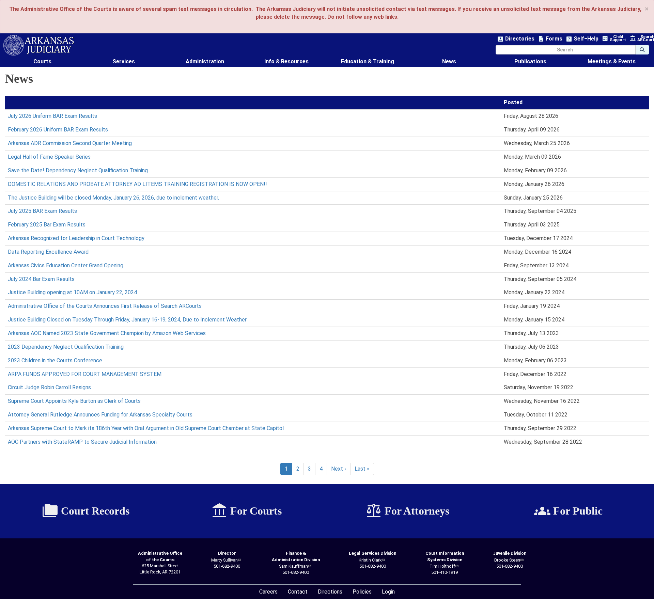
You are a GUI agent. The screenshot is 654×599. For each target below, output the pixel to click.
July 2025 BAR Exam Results (42, 211)
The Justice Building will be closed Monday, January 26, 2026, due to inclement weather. (113, 197)
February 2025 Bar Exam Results (46, 224)
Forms (550, 39)
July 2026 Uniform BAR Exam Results (52, 116)
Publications (530, 61)
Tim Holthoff (442, 566)
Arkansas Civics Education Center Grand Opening (65, 265)
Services (123, 61)
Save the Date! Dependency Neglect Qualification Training (78, 170)
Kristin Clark (370, 560)
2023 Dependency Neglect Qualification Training (66, 347)
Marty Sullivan (224, 560)
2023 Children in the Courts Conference (55, 360)
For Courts (246, 511)
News (449, 61)
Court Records (85, 511)
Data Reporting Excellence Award (48, 252)
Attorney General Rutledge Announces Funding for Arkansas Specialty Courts (100, 414)
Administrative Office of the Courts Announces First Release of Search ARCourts (105, 306)
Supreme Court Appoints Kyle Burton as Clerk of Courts (74, 401)
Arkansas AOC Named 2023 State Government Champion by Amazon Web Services (107, 333)
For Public (568, 511)
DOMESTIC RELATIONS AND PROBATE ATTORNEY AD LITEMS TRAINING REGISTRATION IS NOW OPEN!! (137, 184)
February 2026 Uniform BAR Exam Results (58, 129)
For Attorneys (407, 511)
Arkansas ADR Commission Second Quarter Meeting (70, 143)
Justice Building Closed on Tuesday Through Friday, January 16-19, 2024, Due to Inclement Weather (127, 319)
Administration (205, 61)
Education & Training (367, 61)
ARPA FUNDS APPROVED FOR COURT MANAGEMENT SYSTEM (84, 374)
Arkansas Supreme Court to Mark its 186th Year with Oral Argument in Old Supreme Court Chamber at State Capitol (146, 428)
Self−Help (582, 39)
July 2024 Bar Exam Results (41, 279)
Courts (42, 61)
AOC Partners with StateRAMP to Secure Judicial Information (82, 442)
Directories (515, 39)
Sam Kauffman (293, 566)
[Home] (39, 45)
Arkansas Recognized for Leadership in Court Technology (76, 238)
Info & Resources (286, 61)
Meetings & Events (612, 61)
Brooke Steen (507, 560)
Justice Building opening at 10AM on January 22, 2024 (72, 292)
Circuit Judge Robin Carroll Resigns (49, 387)
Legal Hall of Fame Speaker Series (49, 157)
